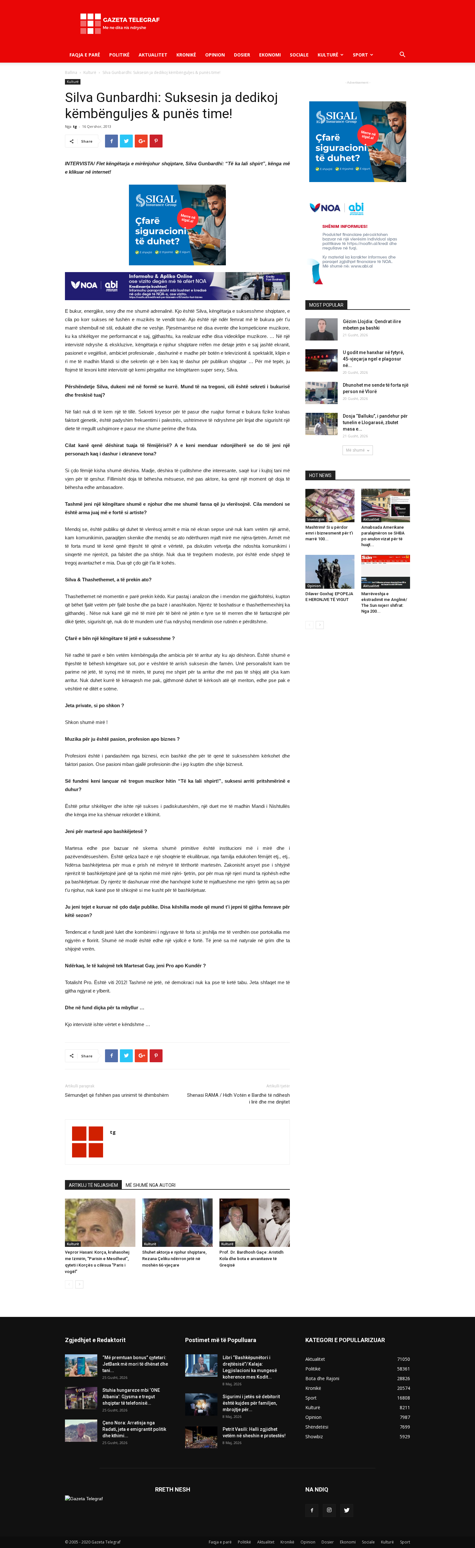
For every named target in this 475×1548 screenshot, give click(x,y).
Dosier (242, 55)
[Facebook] (311, 1510)
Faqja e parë (84, 55)
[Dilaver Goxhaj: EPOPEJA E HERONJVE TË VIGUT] (329, 571)
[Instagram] (329, 1510)
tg (75, 126)
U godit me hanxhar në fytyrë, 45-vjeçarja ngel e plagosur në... (373, 359)
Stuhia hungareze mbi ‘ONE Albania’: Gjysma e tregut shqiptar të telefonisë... (131, 1397)
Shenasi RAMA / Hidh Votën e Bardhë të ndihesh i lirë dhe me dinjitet (238, 1098)
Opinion (215, 55)
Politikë (119, 55)
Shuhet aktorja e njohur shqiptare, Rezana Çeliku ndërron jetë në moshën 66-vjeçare (174, 1259)
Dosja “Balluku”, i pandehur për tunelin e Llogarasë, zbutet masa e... (375, 422)
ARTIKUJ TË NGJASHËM (93, 1185)
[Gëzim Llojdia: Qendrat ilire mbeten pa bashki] (321, 329)
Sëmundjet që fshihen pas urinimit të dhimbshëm (117, 1095)
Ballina (71, 72)
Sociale (299, 55)
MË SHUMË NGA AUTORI (150, 1185)
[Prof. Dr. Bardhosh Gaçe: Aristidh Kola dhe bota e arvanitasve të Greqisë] (254, 1222)
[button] (402, 55)
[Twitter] (346, 1510)
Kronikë (186, 55)
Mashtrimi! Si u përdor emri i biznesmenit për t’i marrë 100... (329, 533)
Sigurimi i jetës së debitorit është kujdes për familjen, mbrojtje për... (251, 1403)
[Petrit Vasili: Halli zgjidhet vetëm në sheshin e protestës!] (201, 1437)
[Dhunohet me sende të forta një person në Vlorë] (321, 393)
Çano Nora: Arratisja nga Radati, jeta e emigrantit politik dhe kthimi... (134, 1429)
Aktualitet (153, 55)
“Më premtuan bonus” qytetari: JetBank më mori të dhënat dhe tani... (135, 1364)
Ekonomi (270, 55)
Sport (360, 55)
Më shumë (355, 450)
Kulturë (328, 55)
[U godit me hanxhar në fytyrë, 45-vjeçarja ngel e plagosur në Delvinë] (321, 360)
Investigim (315, 519)
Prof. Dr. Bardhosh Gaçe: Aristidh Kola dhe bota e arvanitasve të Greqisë (251, 1259)
